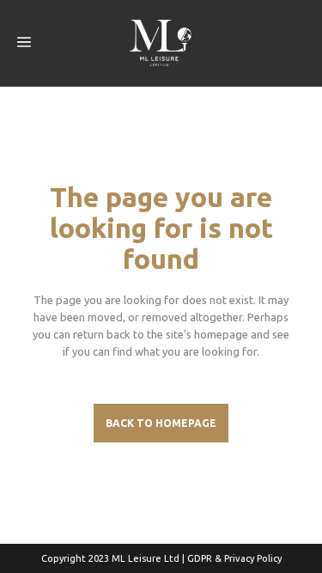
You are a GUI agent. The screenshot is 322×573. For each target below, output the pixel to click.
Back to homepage (161, 423)
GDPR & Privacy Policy (234, 558)
